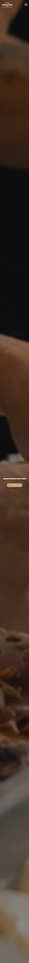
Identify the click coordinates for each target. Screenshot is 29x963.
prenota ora (15, 485)
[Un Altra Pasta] (7, 5)
